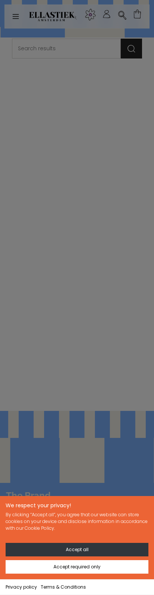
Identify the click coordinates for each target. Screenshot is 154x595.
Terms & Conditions (63, 587)
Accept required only (77, 567)
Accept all (77, 549)
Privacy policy (21, 587)
